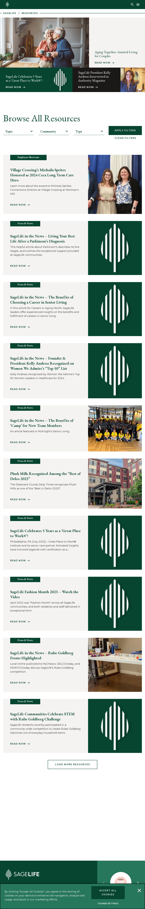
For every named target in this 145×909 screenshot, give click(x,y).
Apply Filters (125, 130)
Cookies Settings (108, 903)
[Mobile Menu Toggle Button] (138, 4)
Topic (9, 131)
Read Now (102, 62)
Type (79, 131)
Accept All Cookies (108, 892)
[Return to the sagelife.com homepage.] (7, 4)
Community (48, 131)
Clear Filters (125, 138)
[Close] (139, 891)
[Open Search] (132, 4)
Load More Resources (72, 764)
